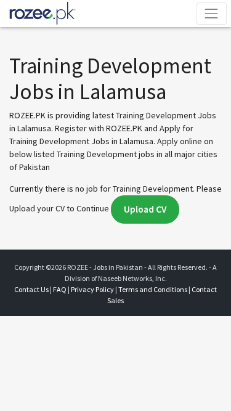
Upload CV (145, 209)
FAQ (60, 289)
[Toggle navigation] (212, 13)
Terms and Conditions (152, 289)
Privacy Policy (92, 289)
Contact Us (31, 289)
